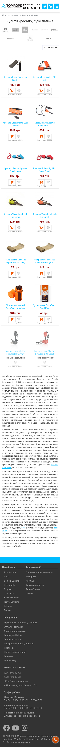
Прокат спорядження (15, 652)
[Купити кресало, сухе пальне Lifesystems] (35, 30)
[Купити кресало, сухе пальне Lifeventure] (44, 30)
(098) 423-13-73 (31, 8)
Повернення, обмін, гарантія (19, 643)
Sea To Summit (11, 580)
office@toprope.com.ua (16, 681)
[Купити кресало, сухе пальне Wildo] (49, 38)
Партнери (9, 647)
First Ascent (10, 572)
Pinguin (8, 589)
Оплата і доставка (13, 626)
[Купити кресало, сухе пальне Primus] (10, 38)
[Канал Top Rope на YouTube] (15, 728)
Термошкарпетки (35, 585)
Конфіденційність (13, 635)
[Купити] (11, 91)
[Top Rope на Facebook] (6, 728)
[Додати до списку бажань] (18, 91)
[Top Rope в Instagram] (24, 728)
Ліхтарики (31, 576)
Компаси (30, 580)
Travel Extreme (11, 602)
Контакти (8, 656)
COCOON (9, 593)
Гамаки (29, 593)
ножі (23, 528)
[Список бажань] (44, 6)
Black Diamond (11, 597)
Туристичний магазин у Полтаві (20, 622)
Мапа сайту (10, 660)
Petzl (6, 576)
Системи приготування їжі (39, 572)
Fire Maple (9, 585)
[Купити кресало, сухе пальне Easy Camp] (15, 30)
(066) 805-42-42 (31, 4)
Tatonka (8, 606)
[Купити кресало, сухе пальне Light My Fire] (54, 30)
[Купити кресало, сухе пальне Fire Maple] (25, 30)
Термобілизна (33, 589)
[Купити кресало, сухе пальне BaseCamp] (5, 30)
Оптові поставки (12, 639)
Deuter (7, 610)
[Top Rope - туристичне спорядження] (11, 6)
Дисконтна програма (15, 631)
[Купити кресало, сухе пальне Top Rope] (30, 38)
